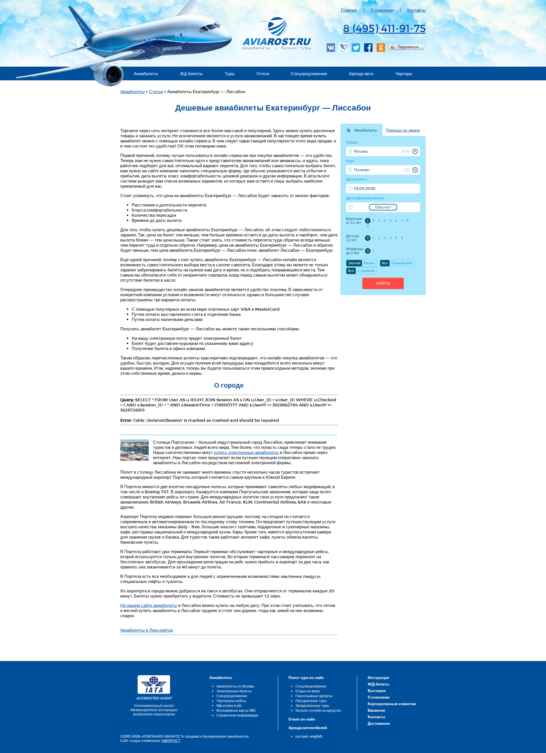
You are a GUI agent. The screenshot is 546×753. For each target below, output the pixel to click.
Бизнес (369, 263)
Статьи (156, 91)
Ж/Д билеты (378, 684)
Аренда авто (361, 73)
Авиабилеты (146, 73)
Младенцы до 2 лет (354, 251)
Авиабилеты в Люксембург (146, 630)
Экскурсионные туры (312, 705)
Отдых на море (307, 691)
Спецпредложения (309, 73)
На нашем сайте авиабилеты (148, 605)
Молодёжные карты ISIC (236, 710)
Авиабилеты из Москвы (235, 686)
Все (385, 263)
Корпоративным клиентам (392, 703)
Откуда (351, 142)
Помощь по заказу (403, 130)
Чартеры (403, 73)
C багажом (366, 271)
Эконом (354, 263)
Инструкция (378, 677)
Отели (263, 73)
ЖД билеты (191, 73)
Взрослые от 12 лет (354, 221)
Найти (383, 283)
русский (301, 736)
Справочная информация (237, 715)
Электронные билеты (234, 691)
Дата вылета (356, 179)
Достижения (379, 723)
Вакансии (376, 710)
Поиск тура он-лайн (306, 677)
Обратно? (383, 207)
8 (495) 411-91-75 (384, 28)
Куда (350, 161)
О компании (382, 10)
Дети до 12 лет (352, 238)
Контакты (416, 10)
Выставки (377, 690)
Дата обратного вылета (365, 198)
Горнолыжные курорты (314, 696)
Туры (230, 73)
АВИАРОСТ (171, 740)
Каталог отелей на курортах (318, 710)
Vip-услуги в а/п (229, 705)
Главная (349, 10)
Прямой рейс (402, 263)
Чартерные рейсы (231, 701)
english (316, 736)
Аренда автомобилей (307, 727)
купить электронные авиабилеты (246, 452)
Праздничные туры (311, 701)
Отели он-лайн (301, 719)
